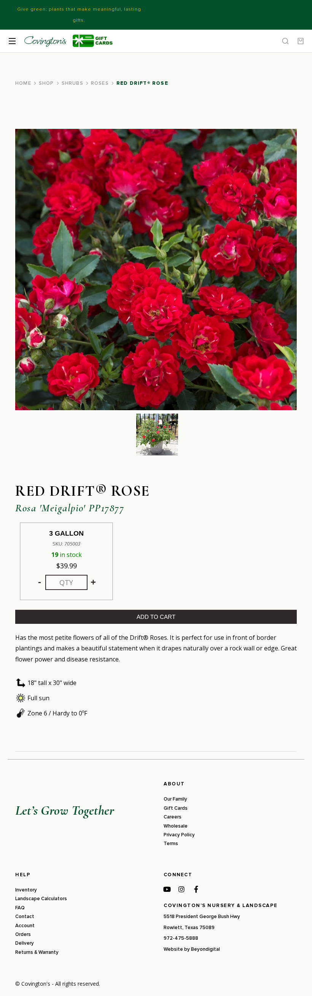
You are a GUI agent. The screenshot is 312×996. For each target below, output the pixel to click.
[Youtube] (167, 889)
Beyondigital (205, 949)
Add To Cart (156, 617)
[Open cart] (300, 41)
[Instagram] (181, 889)
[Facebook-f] (196, 889)
